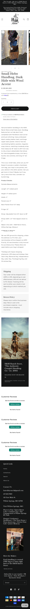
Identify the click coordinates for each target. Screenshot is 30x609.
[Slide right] (19, 68)
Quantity (3, 98)
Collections (6, 472)
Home (5, 468)
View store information (10, 119)
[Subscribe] (24, 583)
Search (5, 476)
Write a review (15, 404)
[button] (2, 19)
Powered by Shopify (20, 606)
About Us (6, 480)
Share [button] (5, 123)
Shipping (3, 90)
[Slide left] (11, 68)
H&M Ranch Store (12, 606)
